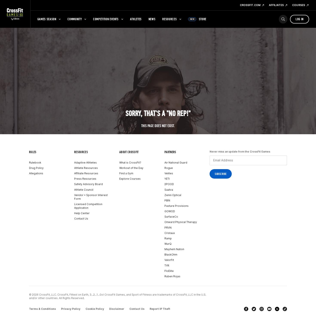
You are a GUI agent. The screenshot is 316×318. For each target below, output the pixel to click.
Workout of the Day (131, 168)
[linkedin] (277, 309)
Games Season (46, 19)
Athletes (136, 19)
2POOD (169, 184)
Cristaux (169, 233)
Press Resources (85, 178)
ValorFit (169, 260)
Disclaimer (116, 308)
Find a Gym (126, 173)
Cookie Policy (95, 308)
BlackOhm (170, 254)
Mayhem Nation (174, 249)
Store (198, 19)
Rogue (168, 168)
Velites (168, 173)
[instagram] (261, 309)
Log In (300, 19)
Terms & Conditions (42, 308)
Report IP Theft (160, 308)
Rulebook (35, 162)
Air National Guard (175, 162)
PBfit (167, 200)
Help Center (82, 213)
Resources (169, 19)
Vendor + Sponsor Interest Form (91, 196)
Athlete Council (83, 189)
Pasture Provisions (176, 205)
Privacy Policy (70, 308)
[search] (283, 19)
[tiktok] (285, 309)
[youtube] (269, 309)
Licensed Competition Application (88, 206)
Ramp (168, 238)
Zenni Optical (172, 195)
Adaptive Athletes (85, 162)
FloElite (169, 271)
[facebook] (246, 309)
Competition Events (106, 19)
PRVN (168, 227)
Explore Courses (130, 178)
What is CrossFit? (130, 162)
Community (74, 19)
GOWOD (169, 211)
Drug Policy (36, 168)
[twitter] (254, 309)
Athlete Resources (86, 168)
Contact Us (81, 218)
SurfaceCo (171, 216)
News (152, 19)
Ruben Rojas (172, 276)
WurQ (168, 243)
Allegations (36, 173)
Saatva (168, 189)
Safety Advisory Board (88, 184)
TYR (166, 265)
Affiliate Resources (86, 173)
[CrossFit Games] (15, 14)
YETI (167, 178)
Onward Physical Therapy (180, 222)
